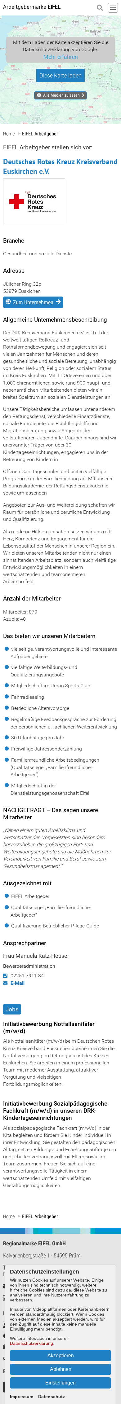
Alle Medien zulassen (61, 95)
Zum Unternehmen (33, 302)
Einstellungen (60, 1382)
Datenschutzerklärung (31, 1343)
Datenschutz (51, 1396)
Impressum (21, 1396)
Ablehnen (60, 1369)
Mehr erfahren (60, 57)
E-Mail (18, 983)
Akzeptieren (60, 1355)
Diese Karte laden (60, 75)
